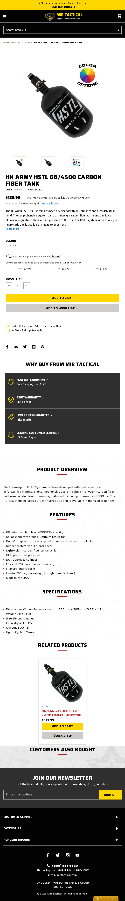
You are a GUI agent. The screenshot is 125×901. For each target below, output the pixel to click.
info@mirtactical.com (62, 875)
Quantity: (14, 279)
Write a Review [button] (50, 203)
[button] (58, 197)
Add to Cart (62, 726)
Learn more (13, 229)
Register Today (61, 7)
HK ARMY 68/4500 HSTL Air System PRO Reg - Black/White (61, 713)
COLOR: (11, 241)
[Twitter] (25, 347)
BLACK (13, 246)
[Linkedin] (33, 347)
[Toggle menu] (4, 16)
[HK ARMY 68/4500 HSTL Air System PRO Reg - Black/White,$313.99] (62, 682)
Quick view (62, 735)
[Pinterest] (42, 347)
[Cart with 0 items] (119, 18)
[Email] (16, 347)
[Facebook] (7, 347)
